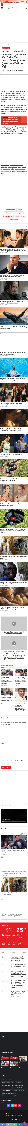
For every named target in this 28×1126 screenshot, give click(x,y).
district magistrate (6, 1082)
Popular (4, 952)
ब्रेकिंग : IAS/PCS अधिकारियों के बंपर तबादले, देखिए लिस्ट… (18, 965)
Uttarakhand (14, 219)
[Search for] (26, 8)
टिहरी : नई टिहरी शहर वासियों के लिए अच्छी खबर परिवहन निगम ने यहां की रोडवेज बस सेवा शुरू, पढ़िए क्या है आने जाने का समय (18, 984)
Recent (13, 952)
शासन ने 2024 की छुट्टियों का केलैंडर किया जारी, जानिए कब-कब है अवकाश (18, 958)
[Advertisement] (14, 25)
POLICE (9, 1087)
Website (3, 754)
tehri (14, 1087)
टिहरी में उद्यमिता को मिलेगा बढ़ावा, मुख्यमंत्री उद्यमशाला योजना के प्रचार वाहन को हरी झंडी (6, 680)
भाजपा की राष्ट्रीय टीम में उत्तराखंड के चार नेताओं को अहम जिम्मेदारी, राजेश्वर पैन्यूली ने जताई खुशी (20, 707)
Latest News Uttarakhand (17, 1085)
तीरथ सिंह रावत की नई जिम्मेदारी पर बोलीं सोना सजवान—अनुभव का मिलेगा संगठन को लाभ (7, 699)
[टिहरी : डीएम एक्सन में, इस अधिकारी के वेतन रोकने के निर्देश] (6, 994)
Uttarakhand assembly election (9, 1093)
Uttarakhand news (19, 1095)
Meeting (4, 1087)
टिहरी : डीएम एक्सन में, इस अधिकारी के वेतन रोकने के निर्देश (18, 993)
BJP (20, 209)
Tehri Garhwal (20, 1087)
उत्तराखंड (3, 48)
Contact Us (19, 1115)
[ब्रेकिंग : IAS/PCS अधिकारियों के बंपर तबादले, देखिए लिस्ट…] (6, 967)
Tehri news (14, 1090)
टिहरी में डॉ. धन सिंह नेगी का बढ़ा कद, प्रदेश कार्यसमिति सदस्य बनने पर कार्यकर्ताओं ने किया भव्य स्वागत (20, 680)
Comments (23, 952)
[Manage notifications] (24, 1122)
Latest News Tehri (6, 1085)
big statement (11, 209)
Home (4, 45)
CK (23, 1113)
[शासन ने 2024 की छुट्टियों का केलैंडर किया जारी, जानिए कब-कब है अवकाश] (6, 959)
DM (13, 1082)
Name (3, 743)
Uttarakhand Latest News (7, 1095)
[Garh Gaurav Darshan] (14, 8)
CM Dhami (9, 213)
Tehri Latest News (6, 1090)
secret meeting (20, 216)
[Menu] (2, 8)
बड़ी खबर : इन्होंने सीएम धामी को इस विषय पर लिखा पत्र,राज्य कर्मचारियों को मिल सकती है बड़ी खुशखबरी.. (18, 974)
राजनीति (8, 45)
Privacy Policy (12, 1115)
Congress (19, 213)
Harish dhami (8, 216)
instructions (18, 1082)
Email (3, 749)
